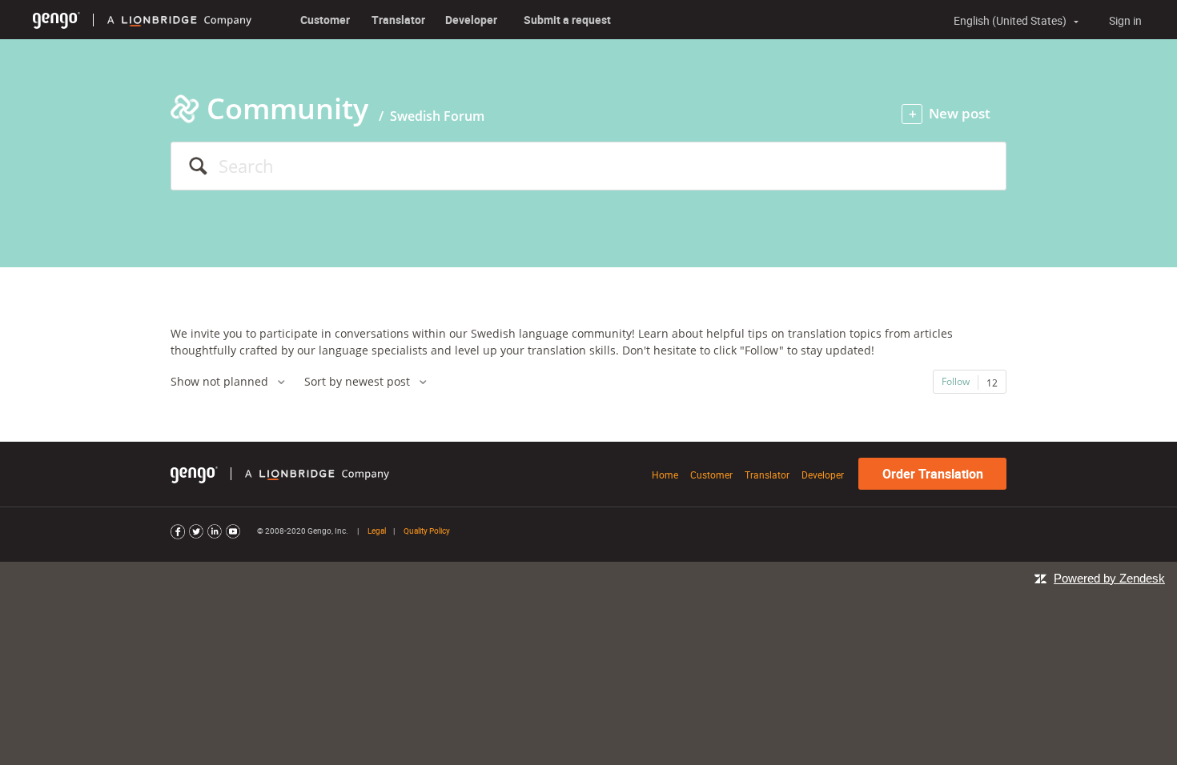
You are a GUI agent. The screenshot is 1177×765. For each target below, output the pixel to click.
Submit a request (567, 19)
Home (665, 474)
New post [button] (959, 113)
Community (287, 108)
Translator (398, 19)
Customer (325, 19)
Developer (471, 19)
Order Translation (932, 474)
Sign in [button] (1125, 20)
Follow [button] (956, 380)
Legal (377, 530)
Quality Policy (427, 530)
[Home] (56, 19)
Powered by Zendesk (1109, 578)
